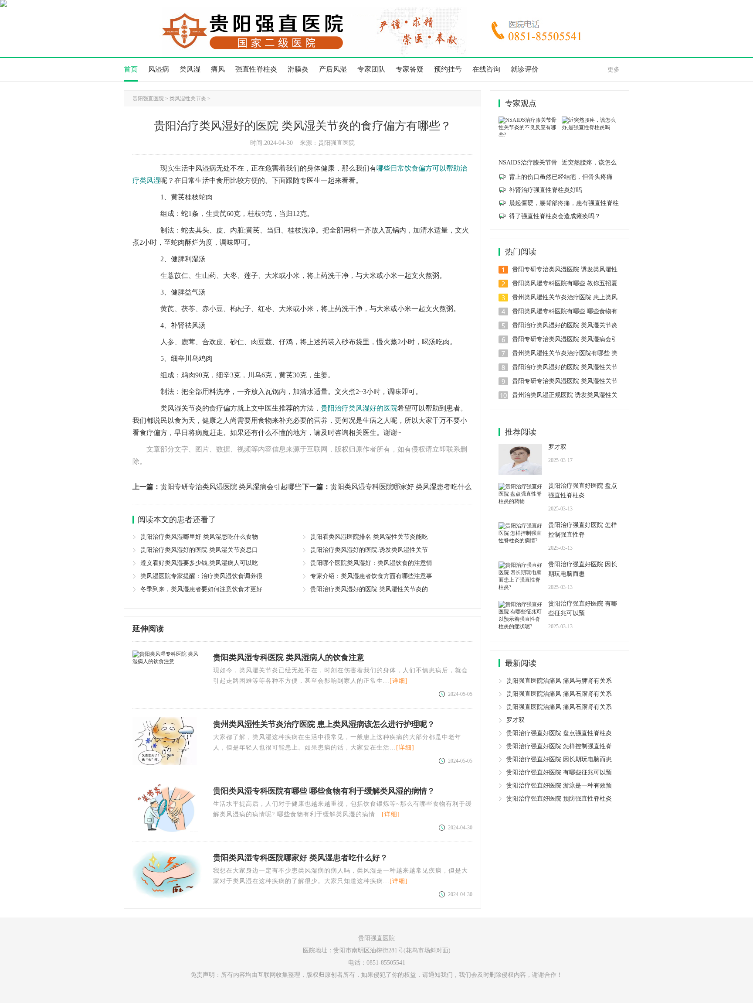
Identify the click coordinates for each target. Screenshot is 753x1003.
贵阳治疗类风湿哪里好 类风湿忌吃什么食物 (199, 537)
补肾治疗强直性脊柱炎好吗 (545, 190)
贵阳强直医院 (148, 99)
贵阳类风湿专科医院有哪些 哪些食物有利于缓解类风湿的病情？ (324, 791)
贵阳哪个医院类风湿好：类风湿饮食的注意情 (371, 563)
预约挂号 (448, 69)
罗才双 (557, 447)
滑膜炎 (298, 69)
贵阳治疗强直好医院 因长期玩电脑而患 (582, 569)
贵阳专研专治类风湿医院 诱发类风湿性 (564, 269)
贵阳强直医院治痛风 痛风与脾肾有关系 (559, 681)
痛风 (218, 69)
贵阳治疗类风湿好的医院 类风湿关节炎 (564, 325)
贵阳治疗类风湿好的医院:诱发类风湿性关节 (369, 550)
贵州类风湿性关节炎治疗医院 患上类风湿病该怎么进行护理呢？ (324, 724)
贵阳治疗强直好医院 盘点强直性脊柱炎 (582, 491)
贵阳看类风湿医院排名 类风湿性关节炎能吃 (369, 537)
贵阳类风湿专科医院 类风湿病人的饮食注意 (288, 657)
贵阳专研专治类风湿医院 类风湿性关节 (564, 381)
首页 (131, 69)
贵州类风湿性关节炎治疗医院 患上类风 (564, 297)
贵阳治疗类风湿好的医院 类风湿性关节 (564, 367)
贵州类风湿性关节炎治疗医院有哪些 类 (564, 353)
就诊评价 (525, 69)
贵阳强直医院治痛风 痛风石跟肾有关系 (559, 694)
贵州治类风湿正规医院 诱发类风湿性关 (564, 395)
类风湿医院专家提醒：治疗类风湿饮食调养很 (201, 576)
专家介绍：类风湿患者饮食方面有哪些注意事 (371, 576)
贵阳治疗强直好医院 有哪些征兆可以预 (582, 608)
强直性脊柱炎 (256, 69)
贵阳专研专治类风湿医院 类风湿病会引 (564, 339)
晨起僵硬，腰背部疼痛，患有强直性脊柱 (564, 203)
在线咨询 (486, 69)
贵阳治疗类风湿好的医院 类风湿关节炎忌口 (199, 550)
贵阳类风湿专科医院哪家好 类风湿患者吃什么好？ (300, 857)
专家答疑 (410, 69)
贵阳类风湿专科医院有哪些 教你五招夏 (564, 283)
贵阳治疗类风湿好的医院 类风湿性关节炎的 (369, 589)
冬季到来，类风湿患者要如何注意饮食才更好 (201, 589)
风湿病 (158, 69)
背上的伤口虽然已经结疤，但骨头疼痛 (561, 177)
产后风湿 (333, 69)
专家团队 (371, 69)
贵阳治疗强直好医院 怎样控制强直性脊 (582, 530)
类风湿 (190, 69)
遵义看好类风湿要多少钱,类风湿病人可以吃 (199, 563)
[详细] (399, 681)
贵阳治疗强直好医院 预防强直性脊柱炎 (559, 798)
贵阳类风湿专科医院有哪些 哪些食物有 (564, 311)
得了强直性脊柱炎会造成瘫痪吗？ (554, 216)
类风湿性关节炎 (188, 99)
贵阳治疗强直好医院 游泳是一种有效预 (559, 785)
